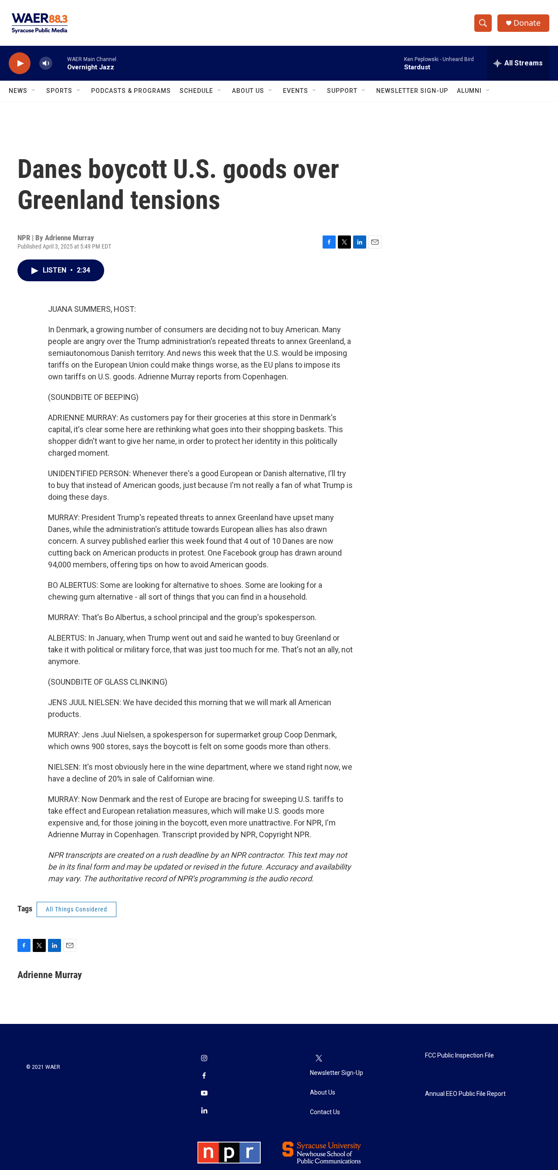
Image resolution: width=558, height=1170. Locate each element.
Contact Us (325, 1112)
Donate (527, 22)
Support (342, 90)
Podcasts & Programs (131, 90)
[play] (20, 63)
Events (295, 90)
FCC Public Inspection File (459, 1055)
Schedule (196, 90)
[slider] (59, 63)
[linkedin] (204, 1111)
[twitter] (318, 1059)
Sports (59, 90)
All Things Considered (76, 909)
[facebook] (204, 1076)
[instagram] (204, 1059)
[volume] (45, 63)
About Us (248, 90)
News (18, 90)
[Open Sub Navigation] (34, 90)
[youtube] (204, 1093)
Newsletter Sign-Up (412, 90)
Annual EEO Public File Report (465, 1094)
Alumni (469, 90)
